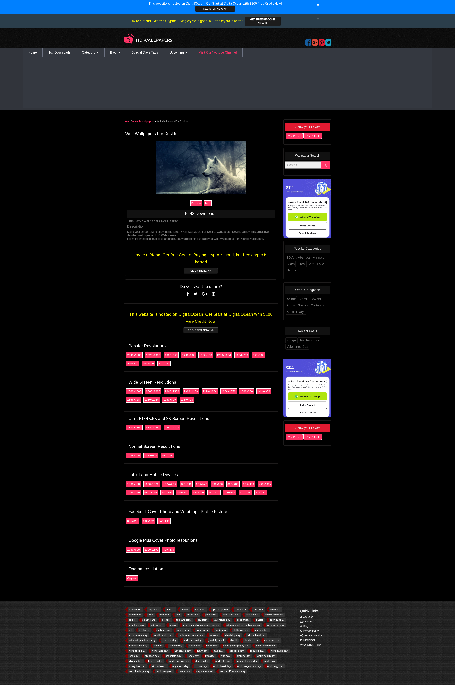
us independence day (191, 635)
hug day (225, 655)
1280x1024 (224, 355)
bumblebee (135, 609)
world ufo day (222, 661)
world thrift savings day (232, 671)
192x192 (148, 521)
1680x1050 (228, 391)
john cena (210, 614)
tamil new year (164, 671)
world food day (137, 650)
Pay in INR (294, 136)
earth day (194, 645)
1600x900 (171, 355)
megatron (199, 609)
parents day (261, 630)
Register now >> (215, 8)
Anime (291, 299)
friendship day (232, 635)
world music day (163, 635)
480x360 (198, 492)
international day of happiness (243, 624)
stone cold (193, 614)
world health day (266, 655)
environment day (138, 635)
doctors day (201, 661)
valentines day (222, 619)
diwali (233, 640)
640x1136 (150, 492)
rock (178, 614)
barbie (132, 619)
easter (259, 619)
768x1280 (133, 492)
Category (89, 52)
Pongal (291, 340)
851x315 (132, 521)
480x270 (168, 549)
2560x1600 (153, 391)
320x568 (245, 492)
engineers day (180, 666)
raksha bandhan (256, 635)
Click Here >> (200, 270)
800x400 (248, 484)
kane (150, 614)
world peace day (192, 640)
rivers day (184, 671)
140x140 (164, 521)
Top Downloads (59, 52)
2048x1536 (134, 355)
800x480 (233, 484)
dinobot (170, 609)
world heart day (222, 666)
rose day (133, 655)
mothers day (163, 630)
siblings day (135, 661)
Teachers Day (309, 340)
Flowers (315, 299)
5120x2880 (153, 427)
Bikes (291, 264)
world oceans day (179, 661)
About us (308, 616)
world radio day (279, 650)
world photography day (236, 645)
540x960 (167, 492)
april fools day (136, 624)
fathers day (183, 630)
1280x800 (169, 399)
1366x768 (205, 355)
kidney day (157, 624)
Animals (318, 257)
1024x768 (241, 355)
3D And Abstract (298, 257)
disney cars (148, 619)
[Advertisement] (227, 83)
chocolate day (173, 655)
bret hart (164, 614)
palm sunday (277, 619)
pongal (158, 645)
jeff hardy (144, 630)
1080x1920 (151, 484)
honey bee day (137, 666)
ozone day (201, 666)
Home (32, 52)
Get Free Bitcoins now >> (262, 21)
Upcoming (178, 52)
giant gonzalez (231, 614)
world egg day (275, 666)
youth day (269, 661)
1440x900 (188, 355)
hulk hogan (252, 614)
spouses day (236, 650)
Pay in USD (312, 136)
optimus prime (220, 609)
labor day (211, 645)
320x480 (164, 363)
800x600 (258, 355)
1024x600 (150, 455)
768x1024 (265, 484)
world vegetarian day (249, 666)
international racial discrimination (201, 624)
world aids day (160, 650)
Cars (310, 264)
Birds (301, 264)
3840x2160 (134, 427)
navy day (202, 650)
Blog (114, 52)
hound (184, 609)
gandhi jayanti (216, 640)
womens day (175, 645)
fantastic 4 (240, 609)
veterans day (271, 640)
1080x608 (133, 549)
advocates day (182, 650)
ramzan (213, 635)
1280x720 (187, 399)
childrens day (240, 630)
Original (132, 578)
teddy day (193, 655)
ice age (166, 619)
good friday (243, 619)
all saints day (250, 640)
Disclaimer (309, 640)
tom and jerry (183, 619)
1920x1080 (153, 355)
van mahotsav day (247, 661)
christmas (258, 609)
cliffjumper (153, 609)
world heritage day (139, 671)
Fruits (291, 305)
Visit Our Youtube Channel (218, 52)
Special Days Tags (145, 52)
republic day (257, 650)
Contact (307, 621)
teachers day (169, 640)
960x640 (186, 484)
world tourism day (265, 645)
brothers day (155, 661)
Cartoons (317, 305)
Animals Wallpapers (143, 121)
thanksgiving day (138, 645)
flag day (218, 650)
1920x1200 (191, 391)
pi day (172, 624)
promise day (243, 655)
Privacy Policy (311, 630)
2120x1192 (151, 549)
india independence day (142, 640)
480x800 (182, 492)
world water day (275, 624)
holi (130, 630)
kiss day (209, 655)
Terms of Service (312, 635)
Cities (303, 299)
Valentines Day (297, 346)
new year (275, 609)
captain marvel (204, 671)
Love (320, 264)
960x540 (201, 484)
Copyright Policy (312, 644)
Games (303, 305)
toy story (202, 619)
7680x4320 (172, 427)
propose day (152, 655)
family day (220, 630)
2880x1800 (134, 391)
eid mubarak (159, 666)
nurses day (202, 630)
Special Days (296, 312)
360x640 (148, 363)
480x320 (132, 363)
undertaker (135, 614)
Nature (291, 270)
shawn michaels (274, 614)
